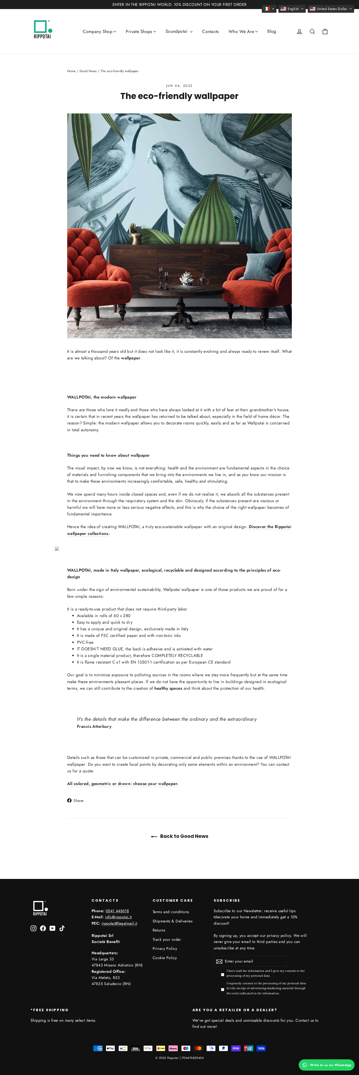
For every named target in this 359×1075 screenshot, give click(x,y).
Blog (271, 31)
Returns (159, 930)
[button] (269, 9)
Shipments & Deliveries (172, 921)
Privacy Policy (165, 948)
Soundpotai (177, 31)
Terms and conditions (171, 912)
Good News (88, 71)
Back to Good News (183, 836)
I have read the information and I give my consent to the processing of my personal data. (266, 973)
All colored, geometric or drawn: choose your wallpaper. (123, 784)
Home (71, 71)
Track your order (167, 939)
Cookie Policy (165, 958)
